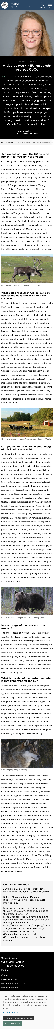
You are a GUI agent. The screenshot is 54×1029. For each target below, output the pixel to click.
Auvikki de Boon (29, 131)
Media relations (9, 979)
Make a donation (9, 987)
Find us (5, 970)
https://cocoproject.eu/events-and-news (25, 916)
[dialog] (27, 1010)
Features (11, 142)
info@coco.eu (10, 902)
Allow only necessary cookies (18, 1018)
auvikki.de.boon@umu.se (36, 891)
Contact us (6, 975)
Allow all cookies (12, 1023)
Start (3, 142)
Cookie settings (10, 1012)
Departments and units (13, 983)
